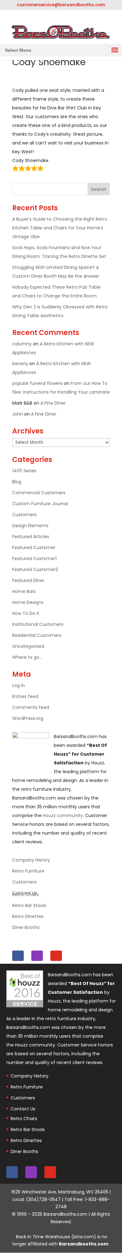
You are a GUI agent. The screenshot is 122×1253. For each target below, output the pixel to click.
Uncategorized (28, 646)
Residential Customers (36, 635)
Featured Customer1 (34, 558)
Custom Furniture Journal (40, 504)
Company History (31, 860)
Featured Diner (28, 580)
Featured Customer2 (35, 569)
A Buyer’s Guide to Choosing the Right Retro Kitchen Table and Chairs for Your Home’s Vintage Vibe (59, 228)
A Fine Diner (53, 403)
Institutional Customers (38, 624)
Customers (24, 514)
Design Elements (30, 525)
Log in (18, 685)
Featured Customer (33, 547)
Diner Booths (26, 927)
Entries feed (25, 696)
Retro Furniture (28, 871)
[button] (18, 50)
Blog (16, 482)
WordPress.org (27, 718)
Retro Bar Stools (29, 905)
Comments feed (30, 707)
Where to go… (27, 657)
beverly (20, 363)
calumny (22, 344)
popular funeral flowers (37, 383)
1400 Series (24, 471)
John (17, 414)
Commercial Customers (38, 493)
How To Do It (25, 613)
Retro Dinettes (27, 916)
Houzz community (63, 815)
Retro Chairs (25, 894)
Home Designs (27, 602)
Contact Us (23, 1109)
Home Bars (24, 591)
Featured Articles (30, 536)
